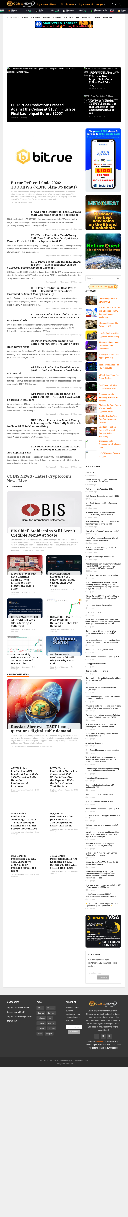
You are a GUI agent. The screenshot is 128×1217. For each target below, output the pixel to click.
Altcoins (51, 1028)
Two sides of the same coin (97, 778)
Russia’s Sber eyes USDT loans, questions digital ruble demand (41, 728)
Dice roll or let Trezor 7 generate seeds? (102, 531)
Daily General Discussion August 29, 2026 (102, 657)
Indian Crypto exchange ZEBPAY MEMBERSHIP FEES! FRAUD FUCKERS (101, 895)
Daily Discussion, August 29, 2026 (99, 649)
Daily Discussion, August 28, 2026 (99, 794)
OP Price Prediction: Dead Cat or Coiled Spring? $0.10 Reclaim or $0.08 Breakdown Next (43, 344)
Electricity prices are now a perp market (102, 575)
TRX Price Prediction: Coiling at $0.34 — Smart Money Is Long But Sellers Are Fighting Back (43, 449)
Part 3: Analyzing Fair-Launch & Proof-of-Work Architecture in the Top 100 (102, 523)
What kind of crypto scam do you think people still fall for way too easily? (101, 845)
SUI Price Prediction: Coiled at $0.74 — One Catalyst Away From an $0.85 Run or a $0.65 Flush (44, 317)
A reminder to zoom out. (96, 743)
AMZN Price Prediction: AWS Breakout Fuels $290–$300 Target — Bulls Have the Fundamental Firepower (24, 777)
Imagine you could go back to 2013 (100, 557)
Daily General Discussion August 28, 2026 (102, 809)
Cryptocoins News (53, 229)
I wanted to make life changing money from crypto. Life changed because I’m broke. (103, 707)
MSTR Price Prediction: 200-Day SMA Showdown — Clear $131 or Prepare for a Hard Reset (23, 863)
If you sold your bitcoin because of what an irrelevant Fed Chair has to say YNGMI (103, 716)
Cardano (57, 17)
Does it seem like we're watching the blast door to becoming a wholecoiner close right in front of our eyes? (102, 834)
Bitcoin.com (27, 550)
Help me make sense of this (97, 671)
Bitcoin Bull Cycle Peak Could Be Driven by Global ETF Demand (64, 621)
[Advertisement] (64, 48)
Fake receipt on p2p (93, 612)
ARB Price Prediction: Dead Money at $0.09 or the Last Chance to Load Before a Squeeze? (44, 370)
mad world (90, 473)
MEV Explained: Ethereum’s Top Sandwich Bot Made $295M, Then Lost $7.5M (62, 579)
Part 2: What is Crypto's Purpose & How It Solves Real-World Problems (102, 539)
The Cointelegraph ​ (33, 746)
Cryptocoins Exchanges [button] (91, 4)
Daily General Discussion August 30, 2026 (102, 496)
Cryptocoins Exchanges (19, 1016)
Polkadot (68, 17)
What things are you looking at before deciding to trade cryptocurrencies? (101, 725)
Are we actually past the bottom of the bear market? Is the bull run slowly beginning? (103, 641)
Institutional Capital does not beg (99, 605)
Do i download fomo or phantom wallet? (102, 825)
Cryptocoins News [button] (46, 4)
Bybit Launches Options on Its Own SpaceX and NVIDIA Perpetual (103, 698)
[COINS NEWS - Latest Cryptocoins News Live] (21, 4)
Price (40, 1034)
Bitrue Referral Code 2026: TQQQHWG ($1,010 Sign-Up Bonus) (44, 185)
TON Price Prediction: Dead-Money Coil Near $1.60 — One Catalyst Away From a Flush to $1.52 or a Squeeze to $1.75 (42, 238)
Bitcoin (25, 17)
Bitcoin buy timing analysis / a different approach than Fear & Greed (101, 481)
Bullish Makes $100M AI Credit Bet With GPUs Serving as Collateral (24, 621)
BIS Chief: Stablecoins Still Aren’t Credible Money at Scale (43, 533)
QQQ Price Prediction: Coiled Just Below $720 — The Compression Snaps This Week (62, 819)
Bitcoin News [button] (67, 4)
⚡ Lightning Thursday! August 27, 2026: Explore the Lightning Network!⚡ (102, 905)
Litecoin (96, 17)
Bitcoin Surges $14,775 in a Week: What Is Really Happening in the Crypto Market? (102, 597)
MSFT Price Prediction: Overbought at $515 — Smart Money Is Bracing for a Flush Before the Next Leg (24, 821)
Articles (91, 291)
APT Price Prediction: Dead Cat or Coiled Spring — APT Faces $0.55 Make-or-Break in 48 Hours (44, 396)
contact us (100, 1041)
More (12, 1021)
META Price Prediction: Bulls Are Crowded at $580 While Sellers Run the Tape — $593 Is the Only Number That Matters (64, 777)
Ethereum (35, 17)
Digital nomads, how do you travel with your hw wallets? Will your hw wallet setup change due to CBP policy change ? (103, 566)
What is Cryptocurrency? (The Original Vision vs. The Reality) (101, 548)
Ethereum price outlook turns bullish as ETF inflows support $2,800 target (103, 886)
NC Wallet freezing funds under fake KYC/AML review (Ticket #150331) (100, 513)
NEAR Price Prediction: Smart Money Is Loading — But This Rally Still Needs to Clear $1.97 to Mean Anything (44, 423)
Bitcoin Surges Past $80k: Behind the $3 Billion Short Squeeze (102, 863)
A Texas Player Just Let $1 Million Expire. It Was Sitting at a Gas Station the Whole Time (23, 581)
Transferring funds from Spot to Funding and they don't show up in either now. (102, 770)
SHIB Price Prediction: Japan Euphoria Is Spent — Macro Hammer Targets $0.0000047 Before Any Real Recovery (44, 264)
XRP (77, 17)
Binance (46, 17)
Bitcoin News (14, 486)
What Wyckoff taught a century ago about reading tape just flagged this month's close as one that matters (102, 759)
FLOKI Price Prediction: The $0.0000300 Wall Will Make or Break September (56, 213)
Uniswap (86, 17)
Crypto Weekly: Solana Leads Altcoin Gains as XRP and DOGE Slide (24, 659)
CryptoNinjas (15, 202)
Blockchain (65, 229)
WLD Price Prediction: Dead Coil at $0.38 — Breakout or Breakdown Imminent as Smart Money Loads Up (41, 291)
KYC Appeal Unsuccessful (96, 664)
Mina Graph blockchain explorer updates (102, 750)
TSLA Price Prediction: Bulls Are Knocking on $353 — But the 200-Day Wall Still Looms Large (64, 861)
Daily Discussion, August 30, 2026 (99, 489)
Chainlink (107, 17)
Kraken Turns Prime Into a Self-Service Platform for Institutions (101, 854)
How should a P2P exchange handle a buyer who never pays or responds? (101, 632)
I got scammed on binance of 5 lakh (100, 802)
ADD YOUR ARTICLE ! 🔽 (103, 286)
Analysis (49, 1034)
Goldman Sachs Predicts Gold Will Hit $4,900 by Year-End (62, 659)
